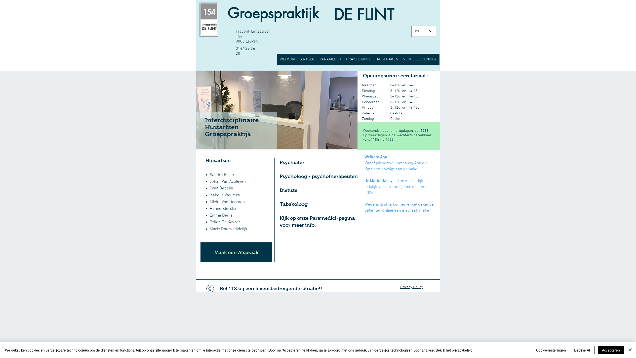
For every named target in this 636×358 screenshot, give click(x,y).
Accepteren (611, 350)
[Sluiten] (630, 350)
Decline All (582, 350)
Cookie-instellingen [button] (551, 350)
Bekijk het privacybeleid (454, 350)
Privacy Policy (411, 287)
